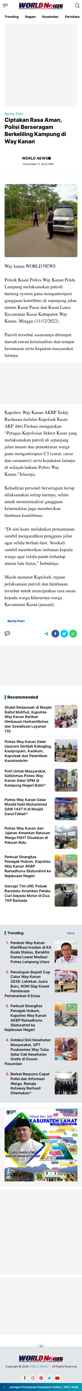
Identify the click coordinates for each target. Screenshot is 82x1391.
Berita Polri (14, 114)
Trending (12, 17)
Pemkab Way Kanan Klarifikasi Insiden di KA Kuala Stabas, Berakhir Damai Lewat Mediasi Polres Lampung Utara (30, 952)
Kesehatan (50, 17)
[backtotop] (41, 1347)
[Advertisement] (41, 65)
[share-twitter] (64, 634)
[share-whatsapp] (73, 634)
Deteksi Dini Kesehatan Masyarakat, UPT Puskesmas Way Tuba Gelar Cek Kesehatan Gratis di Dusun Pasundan (28, 1052)
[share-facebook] (55, 634)
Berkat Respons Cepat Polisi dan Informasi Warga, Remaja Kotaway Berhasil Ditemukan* (29, 1083)
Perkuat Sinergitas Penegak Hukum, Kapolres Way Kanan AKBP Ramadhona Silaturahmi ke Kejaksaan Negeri (25, 1018)
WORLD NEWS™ (39, 1366)
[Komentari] (7, 634)
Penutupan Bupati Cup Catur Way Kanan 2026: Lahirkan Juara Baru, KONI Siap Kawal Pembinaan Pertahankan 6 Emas (27, 984)
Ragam (30, 17)
